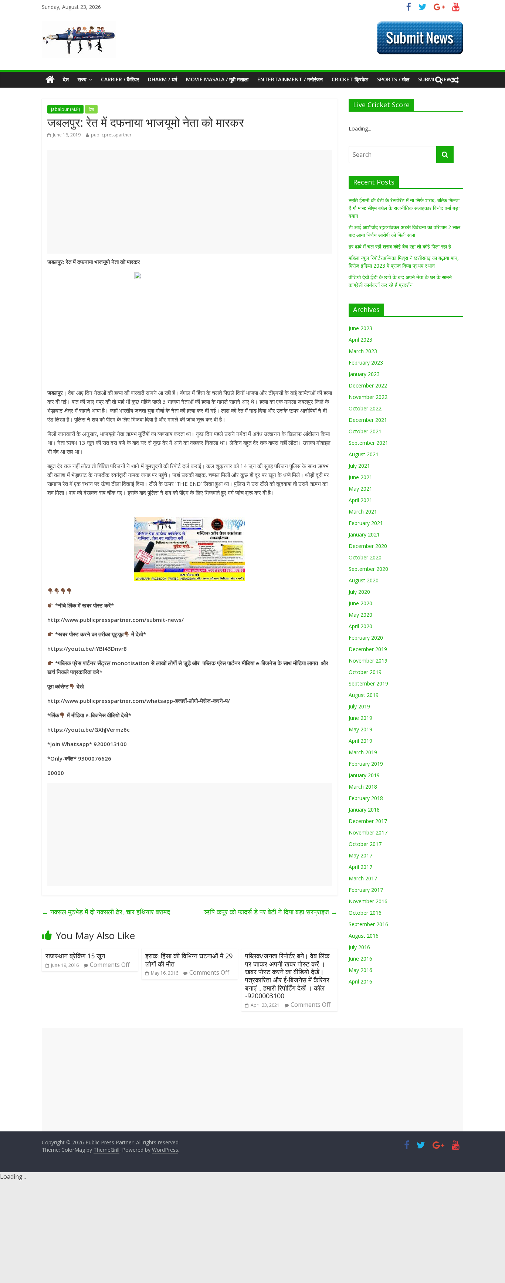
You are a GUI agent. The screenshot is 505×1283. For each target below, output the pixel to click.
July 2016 (359, 947)
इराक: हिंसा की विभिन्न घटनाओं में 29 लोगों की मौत (189, 959)
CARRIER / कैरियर (120, 79)
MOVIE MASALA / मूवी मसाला (217, 79)
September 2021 (368, 442)
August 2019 (364, 694)
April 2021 (360, 500)
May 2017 (360, 855)
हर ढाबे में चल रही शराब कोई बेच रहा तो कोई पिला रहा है (400, 246)
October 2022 (365, 408)
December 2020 (368, 545)
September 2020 (368, 568)
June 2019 (360, 717)
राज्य (82, 79)
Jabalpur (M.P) (65, 109)
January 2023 (364, 374)
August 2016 (364, 935)
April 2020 (360, 626)
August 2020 (364, 580)
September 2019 (368, 683)
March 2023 (363, 351)
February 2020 (366, 637)
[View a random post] (455, 79)
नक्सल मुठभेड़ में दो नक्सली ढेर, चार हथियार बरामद (106, 911)
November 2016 (368, 901)
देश (66, 79)
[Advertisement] (189, 202)
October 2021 (365, 431)
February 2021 (366, 523)
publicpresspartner (111, 135)
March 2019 (363, 752)
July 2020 (359, 591)
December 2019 (368, 649)
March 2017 (363, 878)
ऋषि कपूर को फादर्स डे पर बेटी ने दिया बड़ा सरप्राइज (271, 911)
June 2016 (360, 958)
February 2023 (366, 362)
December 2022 (368, 385)
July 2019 (359, 706)
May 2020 (360, 614)
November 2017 (368, 832)
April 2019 (360, 740)
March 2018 (363, 786)
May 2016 (360, 970)
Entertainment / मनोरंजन (290, 79)
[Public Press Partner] (79, 25)
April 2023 (360, 339)
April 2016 (360, 981)
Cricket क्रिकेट (350, 79)
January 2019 (364, 775)
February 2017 (366, 889)
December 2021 (368, 419)
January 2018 (364, 809)
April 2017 (360, 866)
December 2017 (368, 821)
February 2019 (366, 763)
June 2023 (360, 328)
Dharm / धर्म (162, 79)
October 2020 (365, 557)
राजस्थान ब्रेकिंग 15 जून (75, 955)
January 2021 (364, 534)
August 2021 (364, 454)
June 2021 (360, 477)
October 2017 (365, 843)
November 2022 (368, 396)
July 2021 (359, 465)
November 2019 (368, 660)
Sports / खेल (393, 79)
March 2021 (363, 511)
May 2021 (360, 488)
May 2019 (360, 729)
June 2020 (360, 603)
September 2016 (368, 924)
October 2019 (365, 672)
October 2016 (365, 912)
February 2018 (366, 798)
